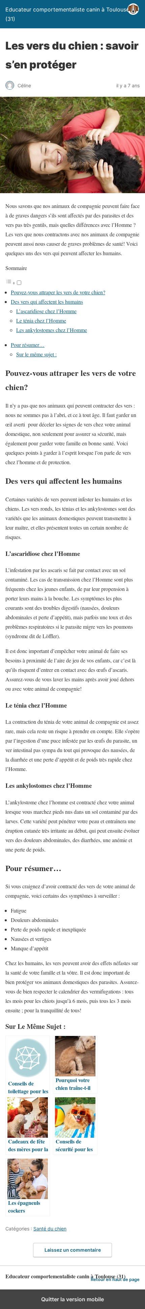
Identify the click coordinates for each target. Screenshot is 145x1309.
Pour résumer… (28, 344)
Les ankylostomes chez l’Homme (51, 329)
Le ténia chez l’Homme (41, 320)
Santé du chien (49, 1228)
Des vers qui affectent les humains (47, 301)
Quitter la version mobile (72, 1299)
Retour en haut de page (115, 1279)
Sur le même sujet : (36, 354)
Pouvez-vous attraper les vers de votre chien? (58, 292)
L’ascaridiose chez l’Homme (46, 311)
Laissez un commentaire (73, 1250)
